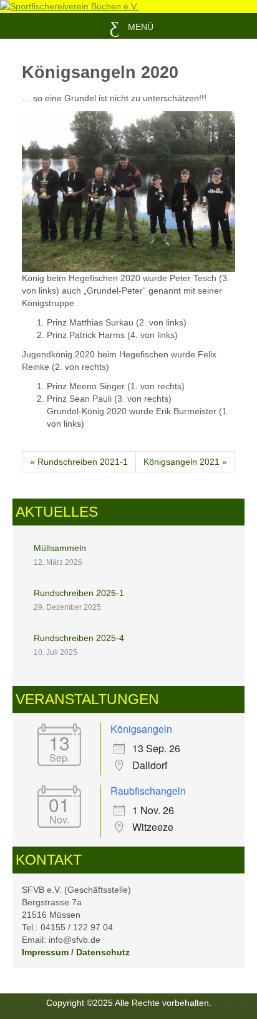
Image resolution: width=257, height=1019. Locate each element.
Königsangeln (141, 729)
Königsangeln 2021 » (185, 462)
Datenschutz (103, 952)
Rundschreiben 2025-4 (79, 638)
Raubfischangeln (148, 790)
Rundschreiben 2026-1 (79, 593)
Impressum (45, 952)
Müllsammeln (60, 548)
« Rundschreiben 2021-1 (79, 462)
